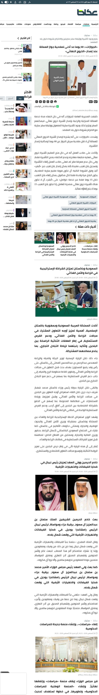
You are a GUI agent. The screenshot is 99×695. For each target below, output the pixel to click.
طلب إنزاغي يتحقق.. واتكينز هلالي (13, 50)
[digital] (29, 2)
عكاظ (94, 35)
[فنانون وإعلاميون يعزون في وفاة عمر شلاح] (27, 62)
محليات (86, 24)
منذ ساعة (19, 83)
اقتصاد (70, 24)
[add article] (25, 2)
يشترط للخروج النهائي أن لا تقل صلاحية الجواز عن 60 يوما (72, 221)
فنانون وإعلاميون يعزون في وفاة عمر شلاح (13, 64)
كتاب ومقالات (8, 105)
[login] (15, 2)
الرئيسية (94, 24)
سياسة (78, 24)
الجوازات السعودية (88, 197)
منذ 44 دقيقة (18, 54)
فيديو (63, 24)
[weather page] (20, 2)
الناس (19, 60)
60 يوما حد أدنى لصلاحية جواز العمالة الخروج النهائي (73, 215)
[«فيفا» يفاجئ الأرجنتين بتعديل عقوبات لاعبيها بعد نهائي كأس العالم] (27, 77)
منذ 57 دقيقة (18, 68)
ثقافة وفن (37, 24)
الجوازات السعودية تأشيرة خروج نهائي (59, 197)
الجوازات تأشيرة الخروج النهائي (83, 203)
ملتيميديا (10, 24)
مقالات (19, 24)
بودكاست (47, 24)
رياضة (56, 24)
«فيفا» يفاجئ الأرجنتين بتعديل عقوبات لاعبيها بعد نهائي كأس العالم (12, 79)
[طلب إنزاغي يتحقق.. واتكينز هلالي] (27, 48)
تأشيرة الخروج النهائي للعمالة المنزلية (79, 209)
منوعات (27, 24)
